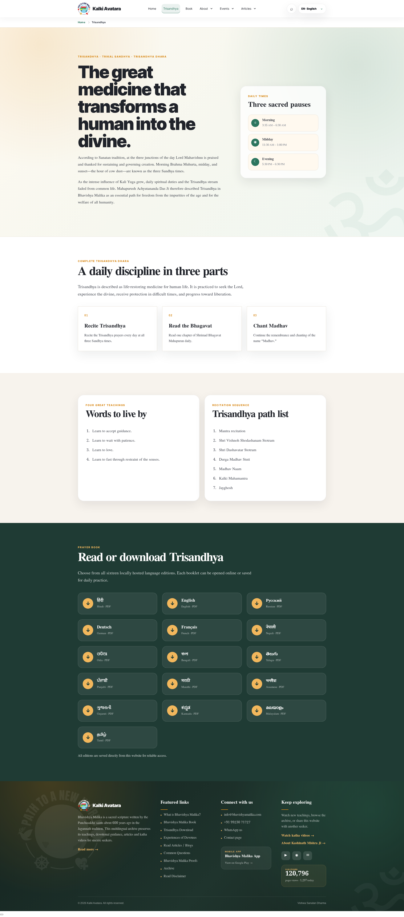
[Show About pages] (211, 8)
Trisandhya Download (178, 830)
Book (189, 8)
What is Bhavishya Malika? (182, 815)
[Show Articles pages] (255, 8)
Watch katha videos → (297, 836)
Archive (169, 869)
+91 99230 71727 (237, 822)
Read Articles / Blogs (178, 846)
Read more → (88, 850)
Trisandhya (170, 8)
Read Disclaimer (175, 876)
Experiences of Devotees (180, 838)
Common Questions (177, 853)
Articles (246, 8)
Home (152, 8)
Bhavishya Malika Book (180, 822)
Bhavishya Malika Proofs (180, 861)
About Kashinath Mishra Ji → (303, 843)
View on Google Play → (238, 863)
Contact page (233, 838)
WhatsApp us (233, 830)
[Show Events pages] (233, 8)
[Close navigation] (1, 914)
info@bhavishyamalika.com (242, 815)
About (204, 8)
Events (224, 8)
